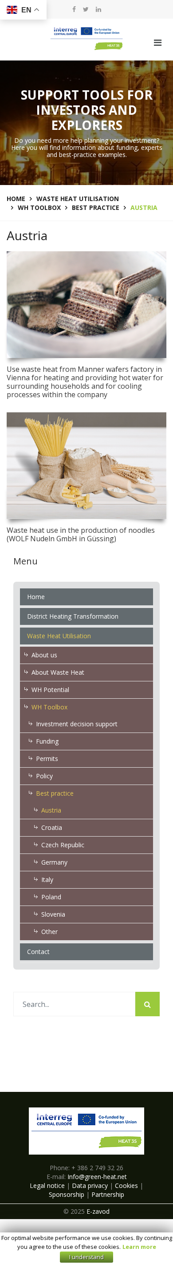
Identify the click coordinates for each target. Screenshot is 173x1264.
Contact (38, 951)
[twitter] (86, 9)
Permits (47, 758)
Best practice (55, 793)
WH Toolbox (49, 707)
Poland (51, 897)
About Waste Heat (57, 672)
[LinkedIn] (98, 9)
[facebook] (74, 9)
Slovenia (53, 914)
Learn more (139, 1247)
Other (49, 931)
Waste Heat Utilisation (59, 636)
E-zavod (98, 1211)
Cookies (126, 1185)
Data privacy (90, 1185)
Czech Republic (62, 845)
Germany (54, 862)
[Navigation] (157, 42)
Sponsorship (66, 1194)
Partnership (107, 1194)
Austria (51, 810)
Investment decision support (77, 724)
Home (36, 596)
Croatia (51, 827)
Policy (44, 776)
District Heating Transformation (72, 616)
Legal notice (47, 1185)
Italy (47, 879)
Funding (47, 741)
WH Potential (50, 689)
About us (44, 655)
